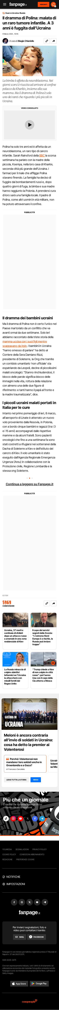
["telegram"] (42, 818)
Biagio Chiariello (26, 41)
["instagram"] (13, 818)
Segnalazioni (22, 849)
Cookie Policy (9, 854)
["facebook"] (35, 818)
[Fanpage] (29, 912)
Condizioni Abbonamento (32, 854)
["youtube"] (20, 818)
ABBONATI (43, 4)
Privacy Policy (39, 849)
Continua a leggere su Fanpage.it (29, 484)
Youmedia (7, 849)
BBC (42, 155)
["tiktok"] (6, 818)
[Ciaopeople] (29, 1001)
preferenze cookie (25, 859)
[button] (53, 41)
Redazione (7, 859)
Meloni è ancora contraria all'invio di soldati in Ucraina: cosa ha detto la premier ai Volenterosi (28, 742)
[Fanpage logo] (18, 4)
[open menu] (3, 4)
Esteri (5, 595)
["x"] (28, 818)
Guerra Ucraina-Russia (15, 13)
